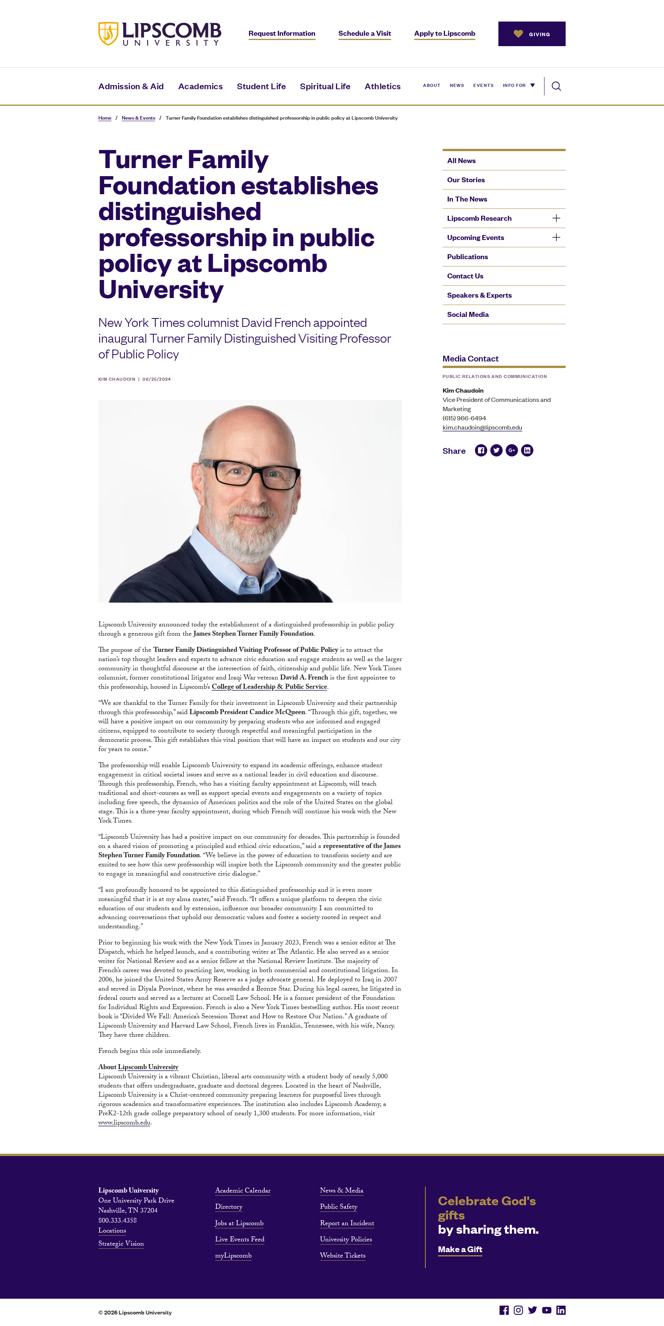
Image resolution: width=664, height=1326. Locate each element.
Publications (467, 256)
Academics (200, 85)
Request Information (282, 33)
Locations (112, 1232)
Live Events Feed (239, 1241)
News (457, 85)
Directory (228, 1208)
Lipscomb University (148, 1068)
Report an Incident (347, 1224)
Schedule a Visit (365, 33)
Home (104, 117)
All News (461, 160)
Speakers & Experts (479, 295)
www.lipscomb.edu (124, 1123)
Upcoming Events (475, 237)
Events (483, 85)
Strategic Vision (121, 1245)
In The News (467, 198)
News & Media (342, 1192)
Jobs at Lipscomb (239, 1224)
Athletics (383, 85)
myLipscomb (233, 1257)
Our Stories (466, 179)
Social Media (468, 314)
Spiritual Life (325, 85)
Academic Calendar (243, 1192)
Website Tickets (342, 1257)
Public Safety (338, 1208)
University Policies (346, 1241)
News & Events (138, 117)
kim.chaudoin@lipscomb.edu (482, 427)
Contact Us (465, 275)
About (431, 85)
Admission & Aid (131, 85)
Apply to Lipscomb (444, 33)
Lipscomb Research (479, 218)
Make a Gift (460, 1248)
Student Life (261, 85)
